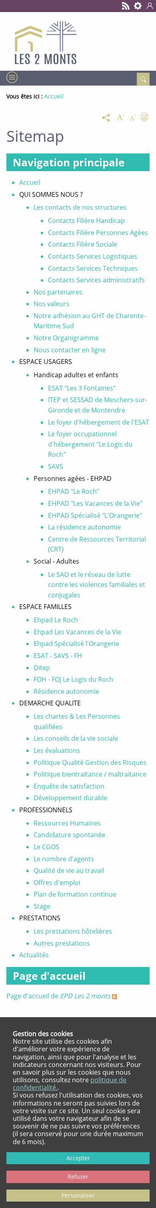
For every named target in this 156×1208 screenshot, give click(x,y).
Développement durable (70, 797)
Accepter (78, 1158)
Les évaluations (57, 750)
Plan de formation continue (75, 894)
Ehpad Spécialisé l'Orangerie (76, 643)
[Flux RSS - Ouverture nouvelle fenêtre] (126, 6)
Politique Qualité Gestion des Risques (90, 762)
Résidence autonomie (66, 691)
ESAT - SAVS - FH (58, 655)
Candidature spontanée (69, 834)
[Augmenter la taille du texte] (121, 117)
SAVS (55, 466)
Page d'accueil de (58, 995)
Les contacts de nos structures (80, 207)
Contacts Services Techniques (93, 268)
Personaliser (78, 1195)
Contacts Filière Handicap (86, 220)
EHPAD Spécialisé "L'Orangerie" (95, 515)
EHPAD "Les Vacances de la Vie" (95, 503)
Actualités (34, 954)
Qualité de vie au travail (69, 870)
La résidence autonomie (84, 527)
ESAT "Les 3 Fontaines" (82, 388)
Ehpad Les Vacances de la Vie (77, 632)
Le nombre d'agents (64, 858)
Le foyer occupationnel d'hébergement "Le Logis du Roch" (90, 444)
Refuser (78, 1176)
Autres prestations (62, 943)
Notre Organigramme (66, 337)
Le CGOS (46, 846)
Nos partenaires (58, 292)
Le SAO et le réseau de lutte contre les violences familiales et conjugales (96, 584)
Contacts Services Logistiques (92, 256)
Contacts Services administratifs (96, 280)
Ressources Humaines (67, 823)
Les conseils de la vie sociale (76, 738)
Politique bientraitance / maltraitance (90, 774)
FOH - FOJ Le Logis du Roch (73, 679)
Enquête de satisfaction (69, 786)
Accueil (29, 182)
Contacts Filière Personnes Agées (98, 232)
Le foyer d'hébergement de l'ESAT (98, 422)
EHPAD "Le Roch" (73, 491)
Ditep (42, 667)
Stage (42, 906)
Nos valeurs (51, 303)
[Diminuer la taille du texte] (133, 117)
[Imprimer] (144, 117)
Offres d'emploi (57, 882)
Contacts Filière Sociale (82, 244)
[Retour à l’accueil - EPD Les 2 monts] (78, 41)
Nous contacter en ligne (70, 349)
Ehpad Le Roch (56, 619)
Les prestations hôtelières (73, 931)
